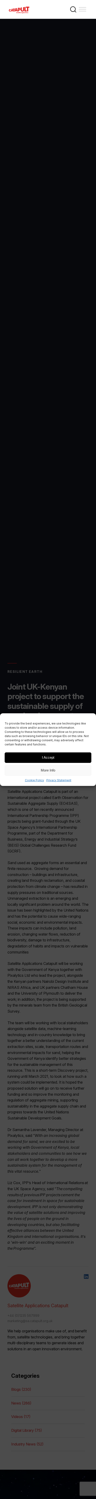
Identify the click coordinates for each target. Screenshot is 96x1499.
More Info (48, 770)
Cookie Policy (34, 780)
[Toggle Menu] (82, 9)
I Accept (48, 757)
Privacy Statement (58, 780)
